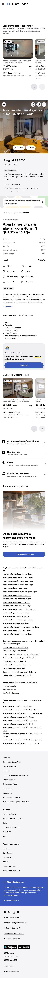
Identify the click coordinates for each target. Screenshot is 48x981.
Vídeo (32, 147)
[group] (18, 58)
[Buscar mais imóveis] (4, 104)
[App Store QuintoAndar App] (24, 947)
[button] (24, 442)
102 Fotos (20, 147)
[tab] (9, 315)
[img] (18, 49)
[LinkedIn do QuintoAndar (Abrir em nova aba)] (18, 912)
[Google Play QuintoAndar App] (10, 947)
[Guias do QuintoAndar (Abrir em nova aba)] (14, 912)
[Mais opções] (44, 104)
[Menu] (3, 4)
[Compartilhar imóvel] (33, 104)
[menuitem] (6, 212)
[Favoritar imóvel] (38, 104)
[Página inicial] (17, 4)
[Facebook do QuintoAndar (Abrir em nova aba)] (5, 912)
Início (5, 212)
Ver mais (8, 306)
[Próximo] (42, 87)
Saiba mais (24, 365)
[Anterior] (34, 87)
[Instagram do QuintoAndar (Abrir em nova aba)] (9, 912)
